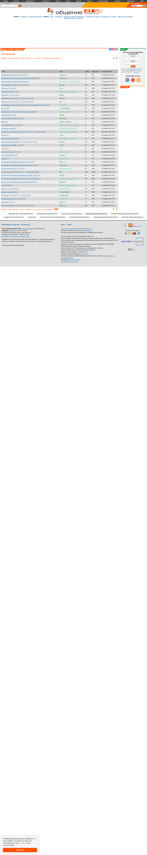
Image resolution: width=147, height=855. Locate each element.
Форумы (4, 49)
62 (27, 172)
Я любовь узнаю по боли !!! (9, 199)
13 (22, 98)
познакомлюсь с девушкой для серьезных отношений (18, 165)
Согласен (20, 850)
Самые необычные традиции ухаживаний (14, 81)
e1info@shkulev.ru (108, 256)
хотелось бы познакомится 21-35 (11, 132)
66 (37, 172)
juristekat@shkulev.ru (67, 258)
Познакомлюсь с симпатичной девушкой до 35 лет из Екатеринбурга (22, 105)
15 (27, 98)
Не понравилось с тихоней (9, 85)
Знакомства (24, 16)
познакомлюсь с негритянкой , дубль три (13, 75)
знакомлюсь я (5, 98)
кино (3, 108)
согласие (22, 843)
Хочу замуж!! (5, 195)
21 (32, 101)
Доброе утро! (5, 101)
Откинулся (4, 88)
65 (35, 172)
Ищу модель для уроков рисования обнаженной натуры (18, 182)
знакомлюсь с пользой (8, 128)
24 (42, 132)
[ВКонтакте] (110, 49)
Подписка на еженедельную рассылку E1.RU (15, 236)
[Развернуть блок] (121, 87)
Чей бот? (4, 135)
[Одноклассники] (115, 49)
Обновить (4, 58)
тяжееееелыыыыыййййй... (9, 145)
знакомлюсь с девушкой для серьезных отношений (17, 175)
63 (30, 172)
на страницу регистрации (134, 69)
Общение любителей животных (74, 16)
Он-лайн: (57, 58)
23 (39, 132)
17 (32, 98)
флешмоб (4, 158)
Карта (52, 16)
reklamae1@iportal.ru (28, 228)
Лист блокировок (47, 58)
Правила (28, 58)
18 (24, 101)
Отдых (11, 49)
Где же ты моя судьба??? (9, 168)
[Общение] (50, 15)
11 (29, 195)
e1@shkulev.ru (84, 254)
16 (30, 98)
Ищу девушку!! (5, 185)
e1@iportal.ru (13, 230)
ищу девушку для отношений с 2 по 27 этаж (14, 178)
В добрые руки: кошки (93, 16)
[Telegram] (117, 49)
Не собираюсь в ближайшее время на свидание (16, 162)
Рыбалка (80, 18)
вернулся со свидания (8, 205)
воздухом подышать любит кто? (11, 142)
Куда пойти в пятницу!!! (8, 155)
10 (27, 195)
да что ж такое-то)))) (7, 172)
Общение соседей (70, 18)
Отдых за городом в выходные (10, 118)
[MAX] (112, 49)
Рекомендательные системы (69, 261)
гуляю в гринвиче (6, 115)
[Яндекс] (133, 80)
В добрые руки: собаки (108, 16)
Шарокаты (4, 122)
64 (32, 172)
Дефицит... (4, 188)
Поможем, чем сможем (124, 16)
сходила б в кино (6, 192)
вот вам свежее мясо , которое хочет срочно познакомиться (19, 78)
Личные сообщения (35, 16)
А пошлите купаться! (7, 91)
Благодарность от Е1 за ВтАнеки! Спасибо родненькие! (18, 111)
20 (29, 101)
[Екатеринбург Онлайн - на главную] (93, 15)
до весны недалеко (7, 152)
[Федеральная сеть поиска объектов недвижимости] (132, 250)
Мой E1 (123, 49)
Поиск (22, 58)
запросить (136, 72)
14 (25, 98)
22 (37, 132)
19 (27, 101)
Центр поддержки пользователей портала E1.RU (76, 228)
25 (44, 132)
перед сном (5, 202)
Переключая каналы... (8, 125)
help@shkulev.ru (87, 230)
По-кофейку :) (5, 95)
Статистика (36, 58)
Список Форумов (13, 58)
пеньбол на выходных (8, 138)
